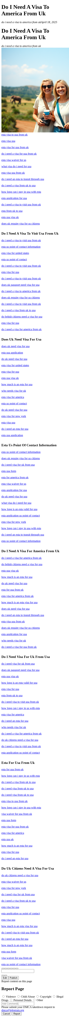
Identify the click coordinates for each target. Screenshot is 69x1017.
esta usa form (8, 471)
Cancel (6, 1013)
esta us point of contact (14, 259)
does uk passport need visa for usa (20, 284)
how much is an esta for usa (16, 384)
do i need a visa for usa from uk (19, 153)
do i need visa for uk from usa (18, 464)
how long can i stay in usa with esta (21, 191)
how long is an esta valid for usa (19, 509)
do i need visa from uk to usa (17, 788)
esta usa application (12, 352)
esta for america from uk (14, 477)
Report (16, 1013)
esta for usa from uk (12, 589)
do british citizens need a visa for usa (21, 316)
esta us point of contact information (21, 246)
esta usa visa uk (10, 217)
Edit (5, 978)
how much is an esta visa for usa (19, 602)
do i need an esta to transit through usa (22, 179)
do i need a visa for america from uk (21, 329)
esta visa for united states (15, 253)
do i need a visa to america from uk (21, 291)
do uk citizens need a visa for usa (19, 739)
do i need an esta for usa (14, 428)
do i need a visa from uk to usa (18, 185)
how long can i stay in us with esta (20, 708)
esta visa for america (12, 397)
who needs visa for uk (13, 390)
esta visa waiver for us (13, 160)
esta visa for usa (10, 272)
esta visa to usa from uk (14, 134)
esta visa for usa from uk (15, 147)
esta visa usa (8, 140)
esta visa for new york (13, 416)
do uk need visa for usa (14, 358)
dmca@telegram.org (12, 1010)
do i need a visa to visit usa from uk (21, 204)
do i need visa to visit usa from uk (20, 701)
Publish (13, 978)
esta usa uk (7, 839)
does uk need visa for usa (15, 346)
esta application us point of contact (20, 515)
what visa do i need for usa (16, 166)
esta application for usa (14, 198)
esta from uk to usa (11, 210)
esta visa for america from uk (17, 596)
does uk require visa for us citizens (20, 223)
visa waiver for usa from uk (16, 813)
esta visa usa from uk (13, 172)
